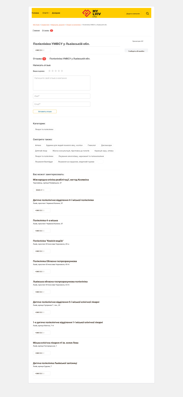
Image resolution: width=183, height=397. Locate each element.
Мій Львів (36, 25)
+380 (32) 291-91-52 (43, 271)
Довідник (56, 13)
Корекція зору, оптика (104, 151)
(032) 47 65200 (42, 190)
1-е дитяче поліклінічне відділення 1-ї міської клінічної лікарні (68, 322)
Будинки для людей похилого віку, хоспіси (64, 145)
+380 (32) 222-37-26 (43, 231)
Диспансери (106, 145)
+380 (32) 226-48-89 (43, 373)
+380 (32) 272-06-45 (43, 353)
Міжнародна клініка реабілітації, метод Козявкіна (61, 179)
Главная (36, 30)
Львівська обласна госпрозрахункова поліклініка (60, 281)
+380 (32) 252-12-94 (43, 333)
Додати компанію (133, 14)
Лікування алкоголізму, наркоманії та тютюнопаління (81, 156)
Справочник (45, 25)
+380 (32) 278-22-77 (43, 50)
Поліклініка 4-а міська (45, 220)
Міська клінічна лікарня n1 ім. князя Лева (55, 342)
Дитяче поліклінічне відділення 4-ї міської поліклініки (63, 200)
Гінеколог (92, 145)
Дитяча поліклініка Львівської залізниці (55, 363)
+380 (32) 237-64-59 (43, 312)
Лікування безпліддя (44, 162)
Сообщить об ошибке (136, 51)
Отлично (60, 71)
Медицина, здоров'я (58, 25)
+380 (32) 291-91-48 (43, 251)
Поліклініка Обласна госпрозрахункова (55, 261)
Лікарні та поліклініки (73, 25)
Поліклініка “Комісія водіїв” (48, 241)
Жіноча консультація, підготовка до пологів (71, 151)
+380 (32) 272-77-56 (43, 292)
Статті (45, 13)
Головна (35, 13)
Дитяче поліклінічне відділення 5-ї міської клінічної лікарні (66, 302)
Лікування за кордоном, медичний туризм (76, 162)
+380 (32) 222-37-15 (43, 210)
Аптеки (38, 145)
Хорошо (57, 71)
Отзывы (45, 30)
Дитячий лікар (41, 151)
